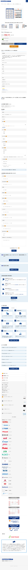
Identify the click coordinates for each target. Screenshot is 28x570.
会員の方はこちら (13, 299)
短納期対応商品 (5, 390)
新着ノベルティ (5, 373)
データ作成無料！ (5, 384)
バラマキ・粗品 (5, 377)
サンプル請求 (5, 387)
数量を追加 (3, 127)
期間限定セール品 (5, 375)
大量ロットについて (6, 392)
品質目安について (4, 89)
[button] (2, 26)
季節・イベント (5, 380)
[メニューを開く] (27, 1)
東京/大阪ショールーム (6, 389)
